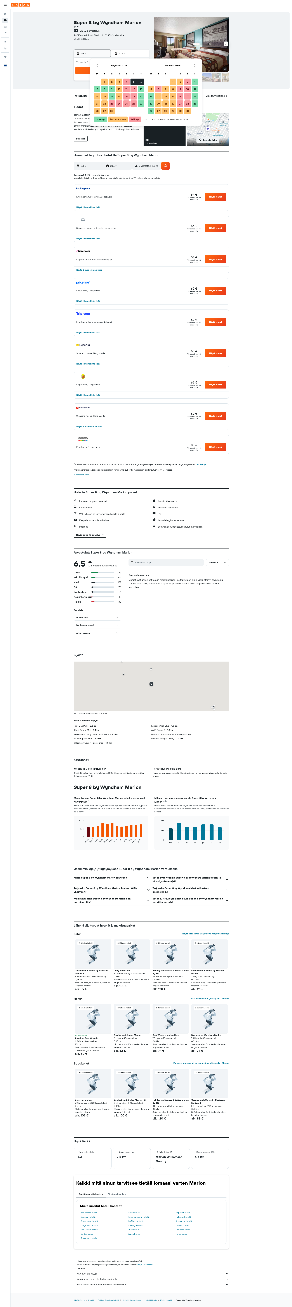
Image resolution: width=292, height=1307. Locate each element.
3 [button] (119, 81)
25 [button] (126, 103)
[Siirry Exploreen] (5, 42)
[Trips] (5, 57)
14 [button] (97, 96)
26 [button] (133, 103)
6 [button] (141, 81)
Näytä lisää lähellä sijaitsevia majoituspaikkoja (205, 933)
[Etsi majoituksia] (5, 20)
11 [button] (126, 89)
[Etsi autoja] (5, 27)
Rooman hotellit (88, 1217)
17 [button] (119, 96)
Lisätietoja (200, 464)
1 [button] (104, 81)
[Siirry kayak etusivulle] (20, 5)
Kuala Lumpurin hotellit (138, 1217)
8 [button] (104, 89)
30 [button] (111, 110)
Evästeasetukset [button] (81, 474)
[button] (5, 4)
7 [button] (97, 89)
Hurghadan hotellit (89, 1225)
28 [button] (97, 110)
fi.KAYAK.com (79, 1300)
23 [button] (111, 103)
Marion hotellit (166, 1300)
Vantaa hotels (87, 1234)
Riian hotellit (134, 1212)
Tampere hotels (183, 1229)
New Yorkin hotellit (89, 1229)
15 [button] (104, 96)
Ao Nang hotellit (135, 1221)
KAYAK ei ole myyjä (87, 1273)
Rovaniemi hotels (89, 1238)
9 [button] (112, 89)
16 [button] (112, 96)
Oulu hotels (133, 1229)
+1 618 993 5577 (82, 38)
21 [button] (97, 103)
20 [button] (141, 96)
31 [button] (187, 110)
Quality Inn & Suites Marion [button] (127, 1035)
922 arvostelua (91, 30)
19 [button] (134, 96)
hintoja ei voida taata (144, 1265)
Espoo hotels (134, 1234)
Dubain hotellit (182, 1225)
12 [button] (134, 89)
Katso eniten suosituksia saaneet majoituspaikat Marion (201, 1063)
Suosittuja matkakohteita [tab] (91, 1194)
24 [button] (119, 103)
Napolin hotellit (183, 1212)
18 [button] (126, 96)
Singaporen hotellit (90, 1221)
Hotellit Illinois (151, 1300)
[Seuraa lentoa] (5, 48)
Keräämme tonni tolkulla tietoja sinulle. (97, 1279)
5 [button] (133, 81)
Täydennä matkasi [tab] (117, 1194)
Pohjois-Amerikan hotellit (108, 1300)
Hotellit (91, 1300)
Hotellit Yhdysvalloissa (132, 1300)
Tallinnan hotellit (183, 1217)
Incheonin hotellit (89, 1212)
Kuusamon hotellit (184, 1221)
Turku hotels (181, 1234)
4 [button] (126, 81)
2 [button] (112, 81)
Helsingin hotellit (136, 1225)
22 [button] (104, 103)
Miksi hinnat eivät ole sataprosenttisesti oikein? (101, 1284)
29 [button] (104, 110)
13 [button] (141, 89)
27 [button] (141, 103)
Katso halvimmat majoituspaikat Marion (209, 998)
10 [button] (119, 89)
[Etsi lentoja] (5, 14)
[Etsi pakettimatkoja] (5, 33)
